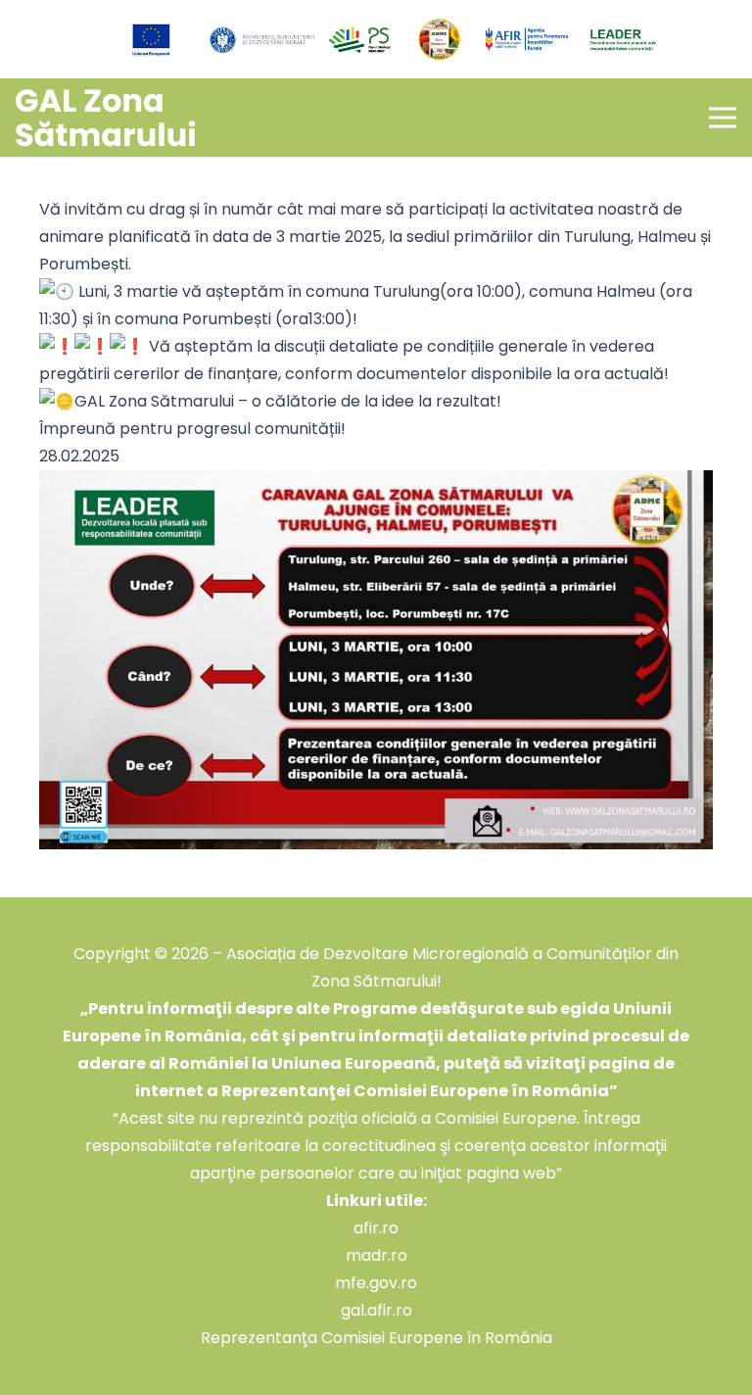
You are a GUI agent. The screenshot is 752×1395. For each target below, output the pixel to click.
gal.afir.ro (376, 1310)
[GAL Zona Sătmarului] (106, 118)
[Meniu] (722, 117)
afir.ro (376, 1228)
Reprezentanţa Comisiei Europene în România (376, 1337)
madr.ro (376, 1255)
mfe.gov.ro (376, 1283)
